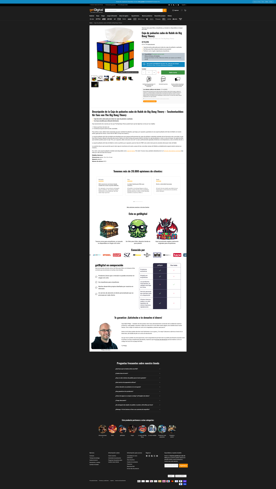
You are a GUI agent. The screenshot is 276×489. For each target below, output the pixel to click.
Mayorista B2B (130, 466)
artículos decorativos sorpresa (172, 151)
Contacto (91, 455)
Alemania (180, 476)
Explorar (91, 16)
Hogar (103, 16)
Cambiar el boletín (94, 464)
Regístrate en (183, 466)
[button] (136, 201)
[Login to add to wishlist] (158, 73)
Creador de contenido (132, 462)
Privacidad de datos (93, 480)
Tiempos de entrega (94, 458)
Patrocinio (129, 464)
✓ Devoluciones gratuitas (110, 4)
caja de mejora (131, 151)
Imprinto (112, 480)
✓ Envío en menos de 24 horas (96, 4)
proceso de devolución (161, 339)
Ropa (97, 16)
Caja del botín (135, 16)
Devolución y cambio (94, 462)
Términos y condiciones (104, 480)
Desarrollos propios (159, 16)
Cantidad (144, 69)
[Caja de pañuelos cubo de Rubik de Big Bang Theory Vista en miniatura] (95, 84)
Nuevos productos (147, 16)
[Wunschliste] (182, 10)
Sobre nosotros (112, 455)
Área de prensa (131, 460)
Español (183, 4)
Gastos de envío (151, 44)
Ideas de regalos (124, 16)
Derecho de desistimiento (120, 480)
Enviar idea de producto (133, 468)
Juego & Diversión (112, 16)
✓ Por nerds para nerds (122, 4)
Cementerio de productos (114, 458)
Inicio (90, 23)
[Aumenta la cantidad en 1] (154, 72)
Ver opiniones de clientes (150, 101)
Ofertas (170, 16)
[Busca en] (165, 10)
